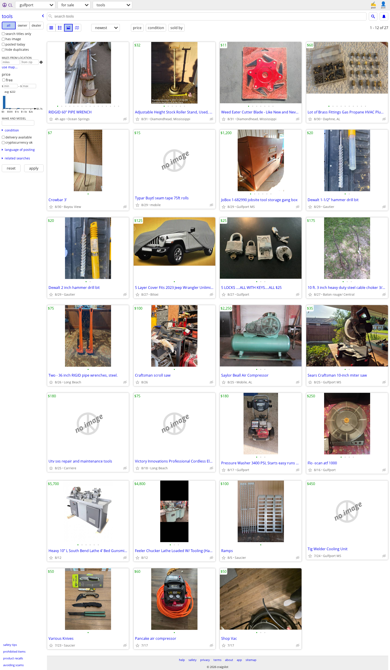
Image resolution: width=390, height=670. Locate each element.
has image (13, 39)
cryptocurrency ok (18, 142)
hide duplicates (17, 49)
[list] (51, 28)
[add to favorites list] (51, 119)
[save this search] (384, 16)
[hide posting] (125, 119)
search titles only (18, 34)
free (9, 80)
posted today (15, 44)
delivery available (18, 137)
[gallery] (68, 28)
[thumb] (60, 28)
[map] (77, 28)
